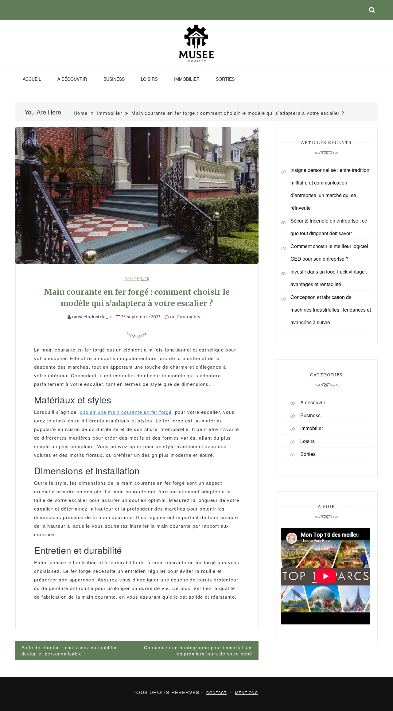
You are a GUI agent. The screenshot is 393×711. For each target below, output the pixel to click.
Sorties (225, 79)
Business (114, 79)
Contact (216, 692)
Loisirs (149, 79)
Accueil (32, 79)
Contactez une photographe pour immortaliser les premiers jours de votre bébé (198, 650)
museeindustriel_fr (92, 317)
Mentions (246, 692)
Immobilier (187, 79)
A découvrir (72, 79)
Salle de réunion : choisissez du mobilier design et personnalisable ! (69, 650)
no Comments (184, 317)
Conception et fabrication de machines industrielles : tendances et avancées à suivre (330, 309)
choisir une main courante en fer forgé (126, 412)
